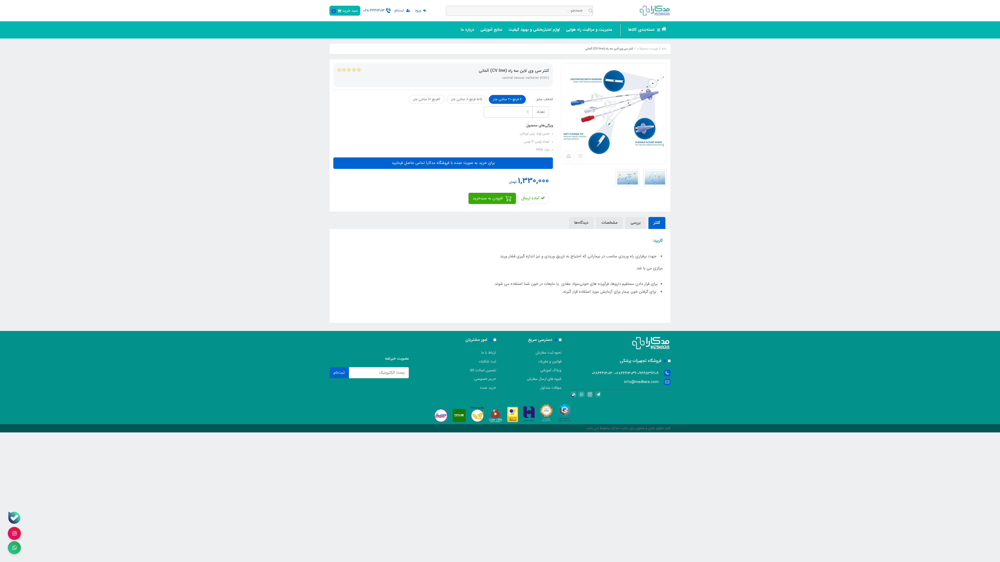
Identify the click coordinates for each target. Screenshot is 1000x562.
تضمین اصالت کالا (483, 370)
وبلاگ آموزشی (550, 370)
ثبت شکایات (487, 361)
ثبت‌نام (339, 372)
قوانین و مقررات (549, 361)
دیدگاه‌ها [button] (581, 223)
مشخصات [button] (609, 223)
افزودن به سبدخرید (488, 198)
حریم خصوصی (485, 379)
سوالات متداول (550, 388)
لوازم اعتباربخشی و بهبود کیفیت (534, 30)
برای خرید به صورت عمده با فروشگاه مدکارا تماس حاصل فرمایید (443, 163)
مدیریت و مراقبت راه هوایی (589, 30)
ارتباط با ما (488, 352)
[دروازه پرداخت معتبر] (512, 414)
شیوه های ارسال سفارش (544, 379)
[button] (344, 11)
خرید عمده (488, 388)
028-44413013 (374, 10)
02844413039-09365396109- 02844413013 (625, 373)
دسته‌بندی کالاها (642, 30)
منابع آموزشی (491, 30)
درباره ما (467, 30)
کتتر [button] (657, 223)
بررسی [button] (635, 223)
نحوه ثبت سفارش (548, 352)
